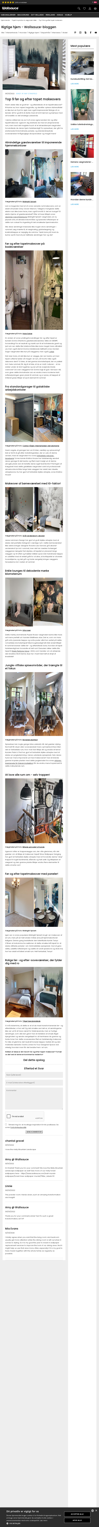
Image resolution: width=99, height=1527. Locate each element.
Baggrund (23, 15)
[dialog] (49, 1517)
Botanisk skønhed (30, 740)
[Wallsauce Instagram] (80, 34)
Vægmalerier (8, 15)
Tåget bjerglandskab (31, 1021)
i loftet (51, 351)
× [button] (96, 1511)
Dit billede (37, 15)
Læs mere (43, 1520)
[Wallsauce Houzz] (85, 34)
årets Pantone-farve (20, 651)
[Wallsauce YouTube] (95, 34)
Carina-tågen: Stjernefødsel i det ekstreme (41, 446)
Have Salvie (27, 333)
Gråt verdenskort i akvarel (34, 536)
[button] (34, 1523)
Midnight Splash (29, 201)
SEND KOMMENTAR (34, 1132)
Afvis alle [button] (77, 1520)
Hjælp (68, 15)
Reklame (50, 15)
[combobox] (92, 1510)
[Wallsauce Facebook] (90, 34)
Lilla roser (27, 630)
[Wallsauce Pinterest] (75, 34)
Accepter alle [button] (77, 1514)
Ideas (60, 15)
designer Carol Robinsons (16, 217)
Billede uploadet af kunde (33, 847)
